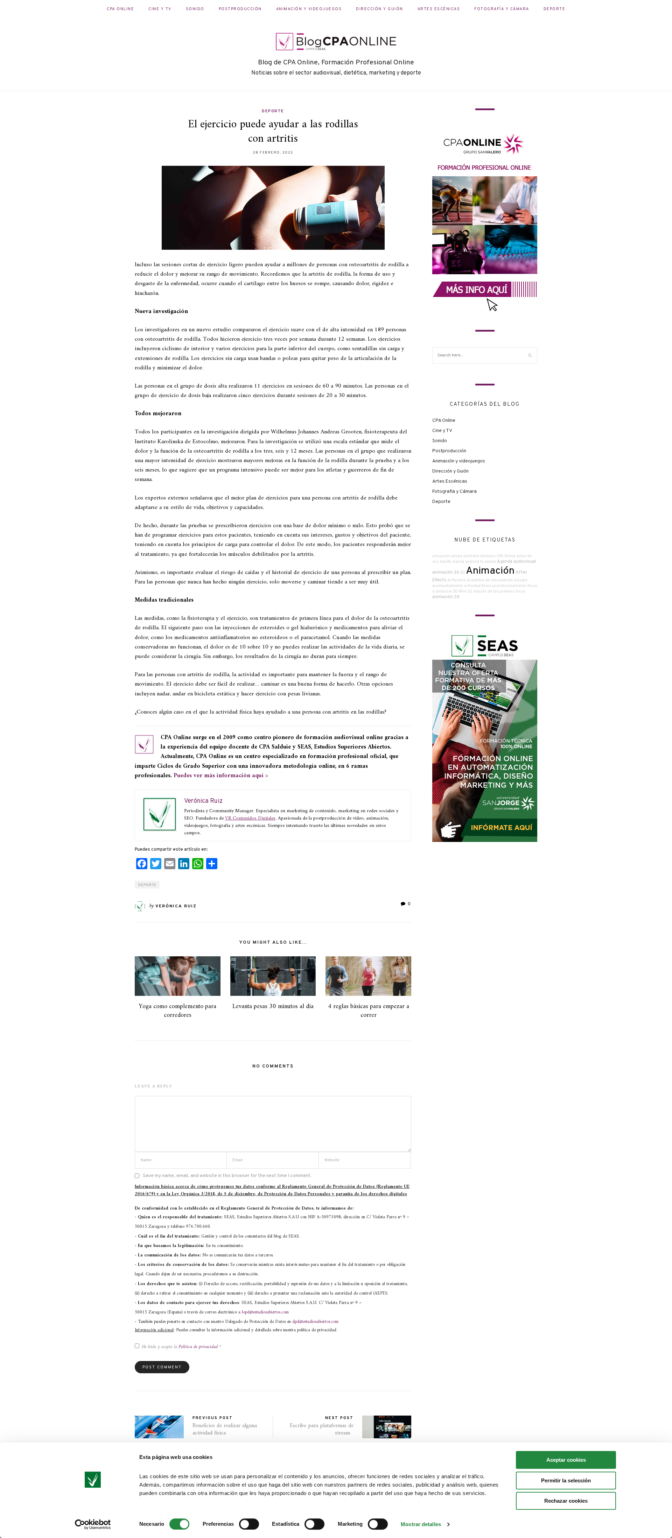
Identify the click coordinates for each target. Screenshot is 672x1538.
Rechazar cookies (566, 1501)
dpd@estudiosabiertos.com (315, 1322)
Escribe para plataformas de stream (322, 1429)
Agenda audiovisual (516, 562)
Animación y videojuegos (309, 9)
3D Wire (460, 591)
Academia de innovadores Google (497, 580)
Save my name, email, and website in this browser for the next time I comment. (227, 1176)
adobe (490, 562)
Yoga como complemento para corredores (177, 1011)
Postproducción (240, 9)
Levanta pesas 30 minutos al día (273, 1006)
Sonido (195, 9)
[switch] (249, 1524)
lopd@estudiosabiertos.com (265, 1312)
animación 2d (445, 597)
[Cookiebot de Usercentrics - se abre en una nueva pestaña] (93, 1524)
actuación (441, 556)
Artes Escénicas (439, 9)
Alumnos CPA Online (498, 556)
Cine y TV (160, 9)
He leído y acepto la (181, 1347)
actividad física (477, 586)
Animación (490, 571)
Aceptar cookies (566, 1460)
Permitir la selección (566, 1480)
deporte (147, 885)
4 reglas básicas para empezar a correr (368, 1011)
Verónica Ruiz (176, 906)
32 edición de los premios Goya (496, 591)
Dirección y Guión (379, 9)
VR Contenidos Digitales (250, 818)
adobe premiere (465, 556)
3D (462, 572)
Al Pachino (456, 580)
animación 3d (445, 572)
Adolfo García (452, 562)
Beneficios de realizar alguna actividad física (224, 1429)
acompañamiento (447, 586)
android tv (474, 562)
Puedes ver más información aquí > (221, 776)
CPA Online (120, 9)
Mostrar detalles (421, 1524)
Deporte (555, 9)
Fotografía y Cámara (501, 9)
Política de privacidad (198, 1346)
